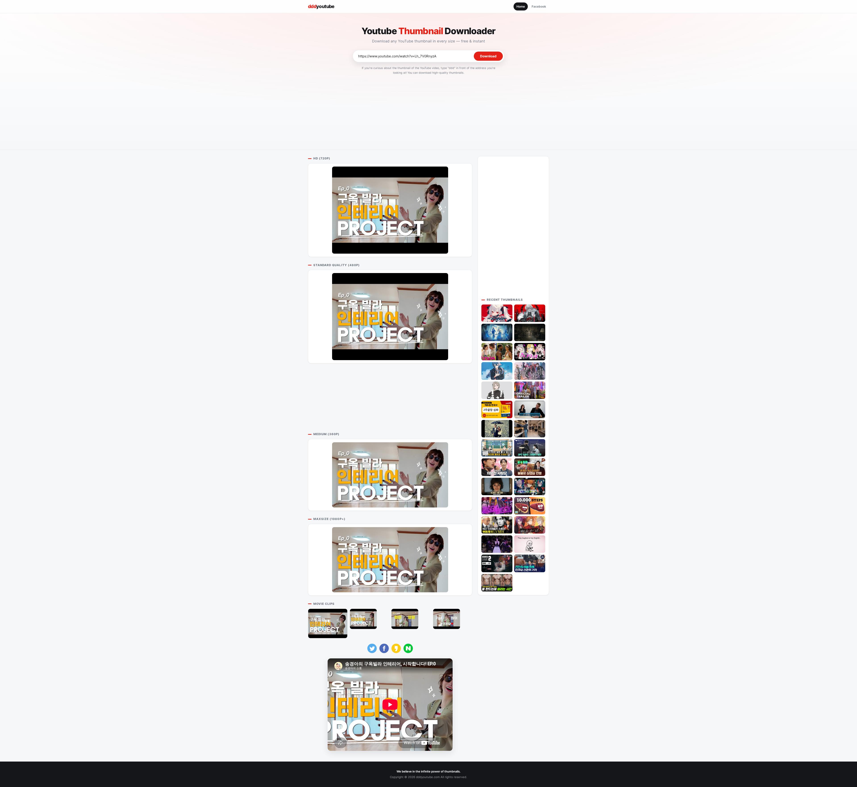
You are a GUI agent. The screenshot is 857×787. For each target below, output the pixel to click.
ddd (321, 6)
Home (520, 6)
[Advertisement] (428, 110)
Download (488, 56)
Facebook (539, 6)
